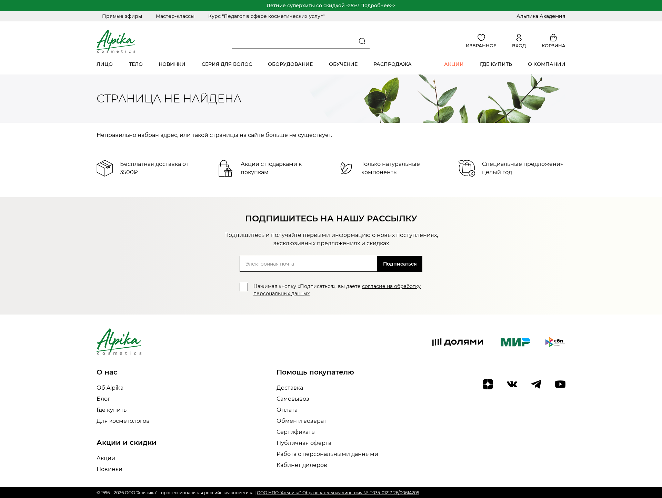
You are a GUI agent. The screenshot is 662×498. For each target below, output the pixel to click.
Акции (454, 64)
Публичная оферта (304, 443)
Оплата (287, 410)
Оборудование (290, 64)
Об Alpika (110, 388)
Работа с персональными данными (327, 454)
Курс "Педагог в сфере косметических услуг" (266, 16)
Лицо (105, 64)
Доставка (290, 388)
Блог (103, 399)
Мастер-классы (175, 16)
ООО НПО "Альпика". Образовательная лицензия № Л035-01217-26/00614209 (338, 492)
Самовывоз (293, 399)
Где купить (496, 64)
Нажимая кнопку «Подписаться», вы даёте (337, 290)
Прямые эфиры (122, 16)
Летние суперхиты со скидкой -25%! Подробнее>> (331, 5)
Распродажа (392, 64)
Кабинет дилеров (302, 465)
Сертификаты (296, 432)
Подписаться (400, 264)
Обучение (343, 64)
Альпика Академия (540, 16)
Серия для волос (227, 64)
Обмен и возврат (302, 421)
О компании (546, 64)
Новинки (172, 64)
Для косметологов (123, 421)
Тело (136, 64)
